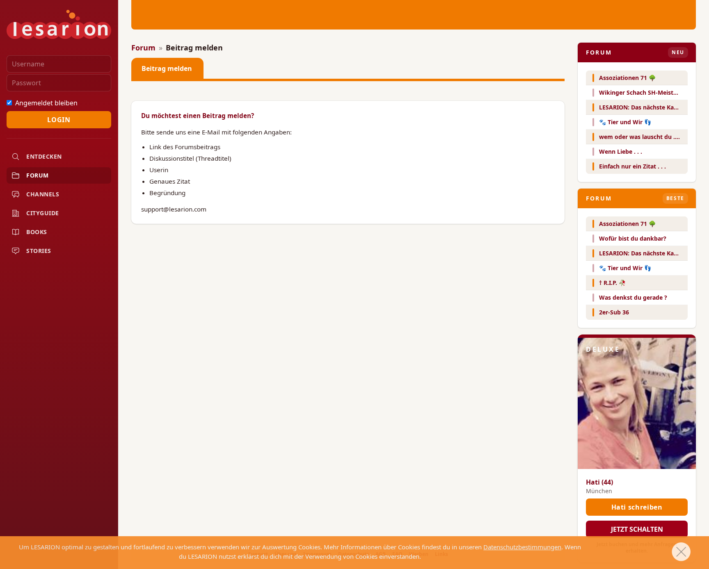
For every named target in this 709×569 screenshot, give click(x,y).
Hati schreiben (637, 507)
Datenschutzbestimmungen (522, 547)
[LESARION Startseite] (59, 24)
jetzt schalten (637, 529)
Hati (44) (599, 482)
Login (58, 119)
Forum (143, 47)
